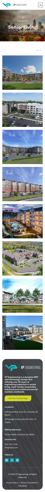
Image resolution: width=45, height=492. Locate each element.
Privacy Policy (12, 482)
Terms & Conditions (29, 482)
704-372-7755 (11, 444)
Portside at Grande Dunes (19, 233)
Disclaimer (22, 486)
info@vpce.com (11, 447)
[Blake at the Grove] (22, 295)
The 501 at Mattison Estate (20, 122)
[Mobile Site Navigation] (40, 5)
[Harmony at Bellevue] (22, 258)
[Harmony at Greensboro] (22, 147)
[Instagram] (12, 460)
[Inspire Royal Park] (22, 333)
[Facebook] (7, 460)
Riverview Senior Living (17, 84)
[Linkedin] (17, 460)
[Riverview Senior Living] (22, 72)
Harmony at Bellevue (16, 270)
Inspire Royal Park (14, 345)
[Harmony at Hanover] (22, 184)
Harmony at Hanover (16, 196)
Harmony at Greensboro (18, 159)
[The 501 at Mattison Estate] (22, 110)
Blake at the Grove (15, 307)
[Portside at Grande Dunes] (22, 221)
